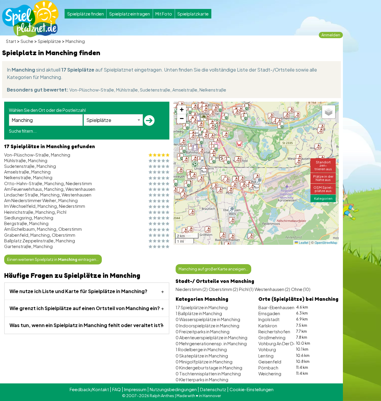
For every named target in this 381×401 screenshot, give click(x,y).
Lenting (266, 355)
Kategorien (323, 198)
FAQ (116, 389)
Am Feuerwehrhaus (23, 189)
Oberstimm (70, 229)
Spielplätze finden (85, 13)
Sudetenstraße (155, 89)
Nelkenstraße (212, 89)
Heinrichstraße (18, 212)
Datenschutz (213, 389)
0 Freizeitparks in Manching (202, 331)
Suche (27, 41)
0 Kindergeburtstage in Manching (209, 367)
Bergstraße (15, 223)
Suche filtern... (23, 131)
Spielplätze (49, 41)
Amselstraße (184, 89)
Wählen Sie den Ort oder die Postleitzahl (47, 110)
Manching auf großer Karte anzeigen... (213, 269)
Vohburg (267, 349)
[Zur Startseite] (30, 18)
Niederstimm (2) (192, 289)
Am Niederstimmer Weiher (30, 200)
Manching (75, 41)
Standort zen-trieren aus (323, 165)
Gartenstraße (17, 246)
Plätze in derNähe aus (323, 178)
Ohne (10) (300, 289)
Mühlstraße (127, 89)
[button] (186, 126)
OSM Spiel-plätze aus (323, 189)
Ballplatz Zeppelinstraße (29, 240)
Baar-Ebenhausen (276, 307)
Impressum (135, 389)
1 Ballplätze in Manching (199, 313)
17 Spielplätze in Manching (202, 307)
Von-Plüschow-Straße (91, 89)
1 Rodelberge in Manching (201, 349)
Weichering (269, 373)
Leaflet (303, 242)
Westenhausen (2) (272, 289)
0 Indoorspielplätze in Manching (207, 325)
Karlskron (267, 325)
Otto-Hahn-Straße (23, 183)
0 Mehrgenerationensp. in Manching (211, 343)
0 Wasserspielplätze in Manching (208, 319)
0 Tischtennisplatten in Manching (208, 373)
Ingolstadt (268, 319)
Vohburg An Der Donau (281, 343)
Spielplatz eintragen (129, 13)
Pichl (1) (246, 289)
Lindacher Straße (21, 194)
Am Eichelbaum (19, 229)
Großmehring (271, 337)
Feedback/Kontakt (89, 389)
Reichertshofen (274, 331)
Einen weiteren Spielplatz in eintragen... (53, 259)
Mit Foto (163, 13)
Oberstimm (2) (223, 289)
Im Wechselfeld (19, 206)
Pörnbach (268, 367)
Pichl (61, 212)
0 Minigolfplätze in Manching (204, 361)
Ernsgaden (269, 313)
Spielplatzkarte (193, 13)
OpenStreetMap (326, 242)
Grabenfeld (16, 235)
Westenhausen (80, 189)
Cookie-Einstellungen (251, 389)
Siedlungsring (18, 217)
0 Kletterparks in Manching (202, 379)
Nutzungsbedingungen (173, 389)
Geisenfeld (269, 361)
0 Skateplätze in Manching (202, 355)
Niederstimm (79, 183)
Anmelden (330, 34)
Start (11, 41)
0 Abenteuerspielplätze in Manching (211, 337)
